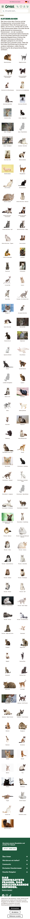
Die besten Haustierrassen (12, 868)
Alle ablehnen (15, 912)
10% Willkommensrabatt (15, 1)
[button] (15, 872)
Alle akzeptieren (15, 908)
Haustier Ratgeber (9, 872)
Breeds (2, 15)
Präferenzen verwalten (15, 916)
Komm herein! (7, 890)
